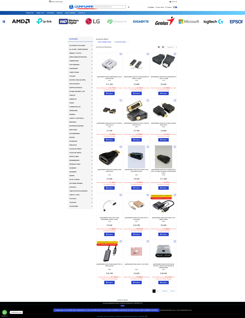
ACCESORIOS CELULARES (77, 45)
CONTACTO (81, 13)
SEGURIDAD (72, 172)
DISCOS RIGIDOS (74, 84)
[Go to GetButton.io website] (5, 316)
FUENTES (72, 95)
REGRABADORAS (74, 160)
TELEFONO (72, 202)
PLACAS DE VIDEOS (75, 152)
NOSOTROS (50, 13)
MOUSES (72, 137)
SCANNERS (72, 168)
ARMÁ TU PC (40, 13)
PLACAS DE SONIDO (75, 149)
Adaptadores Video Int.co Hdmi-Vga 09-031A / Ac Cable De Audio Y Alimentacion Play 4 (163, 171)
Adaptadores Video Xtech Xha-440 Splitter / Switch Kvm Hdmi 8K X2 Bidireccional (163, 266)
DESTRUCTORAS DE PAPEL (77, 80)
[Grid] (158, 47)
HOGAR (71, 103)
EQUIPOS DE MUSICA (75, 87)
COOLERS (72, 76)
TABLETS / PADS (74, 195)
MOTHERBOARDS (74, 133)
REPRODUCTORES (74, 164)
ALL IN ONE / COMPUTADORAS (78, 49)
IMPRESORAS (73, 110)
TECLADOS (72, 198)
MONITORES (73, 129)
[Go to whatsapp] (4, 312)
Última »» (173, 291)
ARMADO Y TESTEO (75, 53)
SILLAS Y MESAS (74, 179)
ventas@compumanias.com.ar (167, 310)
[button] (170, 1)
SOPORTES (72, 187)
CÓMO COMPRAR (70, 13)
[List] (163, 47)
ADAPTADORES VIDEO (104, 42)
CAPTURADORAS (74, 64)
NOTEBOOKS (73, 141)
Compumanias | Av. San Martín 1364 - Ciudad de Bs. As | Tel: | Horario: (106, 310)
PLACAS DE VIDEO (120, 42)
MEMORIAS (72, 122)
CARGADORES (73, 68)
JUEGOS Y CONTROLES (76, 118)
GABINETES (73, 99)
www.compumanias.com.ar (184, 310)
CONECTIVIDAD (74, 72)
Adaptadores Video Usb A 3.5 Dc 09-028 (136, 264)
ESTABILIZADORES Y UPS (77, 91)
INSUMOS (72, 114)
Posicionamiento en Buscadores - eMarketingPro (134, 316)
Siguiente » (165, 291)
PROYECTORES (74, 156)
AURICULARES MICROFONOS (78, 57)
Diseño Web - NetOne (102, 316)
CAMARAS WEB (74, 61)
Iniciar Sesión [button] (160, 7)
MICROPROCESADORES (76, 126)
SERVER (71, 175)
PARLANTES (73, 145)
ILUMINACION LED (74, 106)
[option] (14, 21)
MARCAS (59, 13)
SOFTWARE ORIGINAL (76, 183)
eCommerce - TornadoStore (115, 316)
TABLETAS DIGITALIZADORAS (78, 191)
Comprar (110, 93)
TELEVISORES (73, 206)
